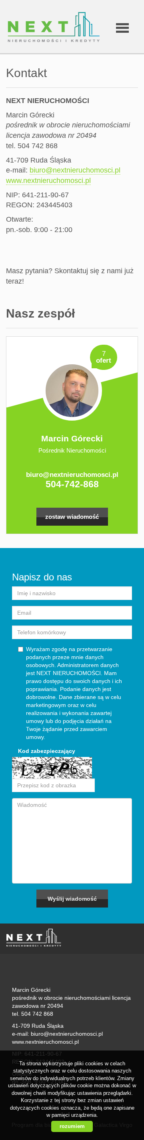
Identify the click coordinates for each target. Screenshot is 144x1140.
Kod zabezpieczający (46, 751)
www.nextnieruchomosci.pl (48, 181)
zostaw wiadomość (72, 516)
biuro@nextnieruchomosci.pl (75, 170)
